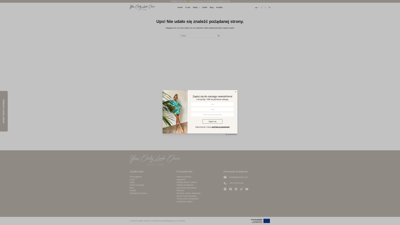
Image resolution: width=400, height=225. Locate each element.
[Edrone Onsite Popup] (200, 112)
